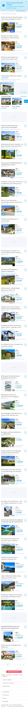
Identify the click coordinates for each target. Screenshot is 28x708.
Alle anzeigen (24, 96)
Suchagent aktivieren (15, 671)
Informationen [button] (6, 695)
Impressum (3, 706)
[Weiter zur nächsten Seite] (23, 664)
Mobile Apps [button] (5, 701)
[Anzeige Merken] (25, 17)
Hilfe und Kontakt (4, 704)
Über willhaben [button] (6, 691)
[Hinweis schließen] (26, 1)
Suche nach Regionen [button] (7, 679)
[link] (4, 664)
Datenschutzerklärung (17, 704)
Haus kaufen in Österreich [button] (8, 683)
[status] (14, 5)
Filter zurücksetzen (20, 11)
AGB (10, 704)
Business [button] (5, 698)
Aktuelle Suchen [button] (6, 686)
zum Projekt (23, 92)
